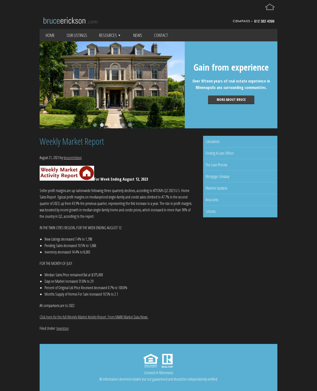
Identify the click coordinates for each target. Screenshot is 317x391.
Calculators (212, 141)
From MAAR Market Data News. (127, 317)
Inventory (62, 328)
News (137, 35)
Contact (161, 35)
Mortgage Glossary (217, 176)
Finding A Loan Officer (220, 153)
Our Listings (77, 35)
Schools (210, 211)
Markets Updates (216, 188)
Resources (108, 35)
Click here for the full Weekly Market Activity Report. (73, 317)
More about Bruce (231, 99)
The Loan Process (216, 165)
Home (50, 35)
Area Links (212, 199)
